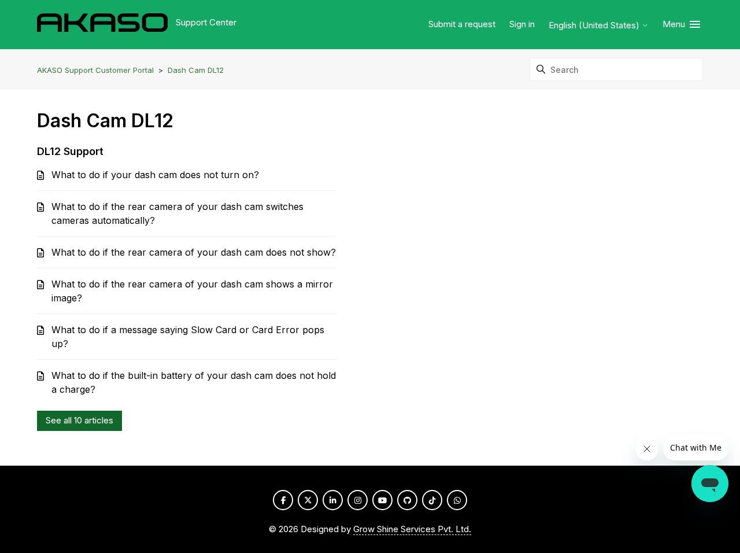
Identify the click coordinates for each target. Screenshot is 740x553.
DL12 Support (70, 151)
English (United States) (595, 25)
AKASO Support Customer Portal (95, 70)
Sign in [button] (522, 24)
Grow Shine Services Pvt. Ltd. (412, 528)
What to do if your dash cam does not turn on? (155, 174)
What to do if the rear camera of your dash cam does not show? (193, 252)
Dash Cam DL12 (196, 70)
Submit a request (461, 24)
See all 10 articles (79, 420)
